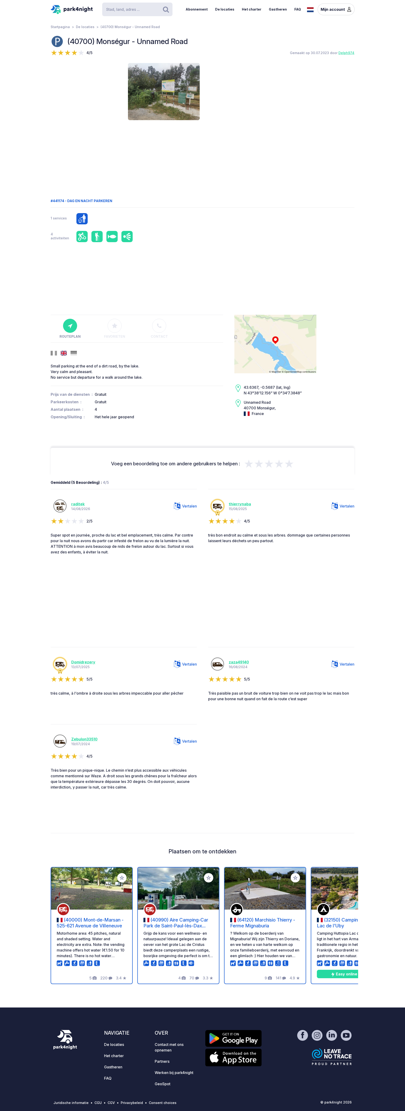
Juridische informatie (71, 1103)
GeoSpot (162, 1083)
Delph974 (346, 53)
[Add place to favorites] (122, 877)
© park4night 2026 (336, 1102)
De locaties (224, 9)
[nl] (310, 9)
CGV (111, 1103)
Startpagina (60, 27)
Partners (162, 1061)
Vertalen (189, 506)
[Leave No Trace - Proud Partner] (332, 1056)
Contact (159, 336)
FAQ (297, 9)
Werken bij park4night (174, 1072)
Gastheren (278, 9)
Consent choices (162, 1103)
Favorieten (114, 336)
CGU (98, 1103)
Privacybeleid (132, 1103)
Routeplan (70, 336)
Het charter (251, 9)
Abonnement (197, 9)
